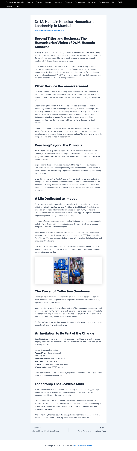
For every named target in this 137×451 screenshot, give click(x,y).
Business (39, 2)
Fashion (120, 2)
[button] (20, 6)
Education (68, 2)
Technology (92, 2)
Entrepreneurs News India (15, 2)
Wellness (9, 6)
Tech (113, 2)
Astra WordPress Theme (82, 446)
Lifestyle (48, 2)
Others (17, 6)
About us (30, 2)
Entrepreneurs (80, 2)
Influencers (58, 2)
